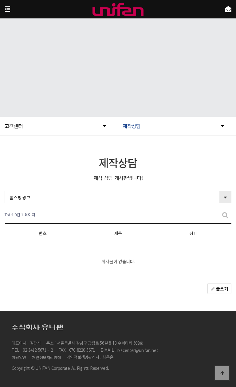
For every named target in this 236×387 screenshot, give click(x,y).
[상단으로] (222, 373)
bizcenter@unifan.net (137, 350)
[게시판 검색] (225, 214)
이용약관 (19, 357)
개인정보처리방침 (46, 357)
